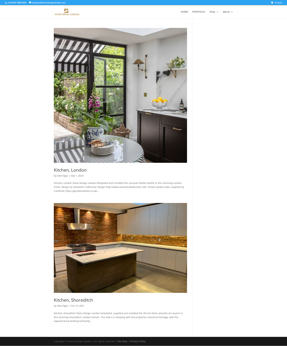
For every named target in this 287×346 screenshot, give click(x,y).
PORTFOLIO (198, 12)
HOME (184, 12)
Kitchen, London (70, 170)
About (226, 12)
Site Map (122, 341)
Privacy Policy (138, 341)
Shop (212, 12)
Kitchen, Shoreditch (73, 300)
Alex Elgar (62, 175)
